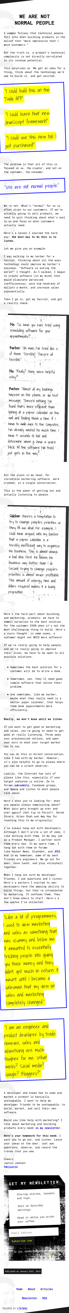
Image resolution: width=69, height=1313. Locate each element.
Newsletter (29, 1298)
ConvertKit (53, 1253)
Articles (46, 1289)
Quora (14, 789)
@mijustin (11, 1166)
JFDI (57, 851)
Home (19, 1289)
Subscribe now (22, 1241)
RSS (44, 1298)
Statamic (22, 1308)
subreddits (21, 785)
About (31, 1289)
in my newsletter (47, 1128)
